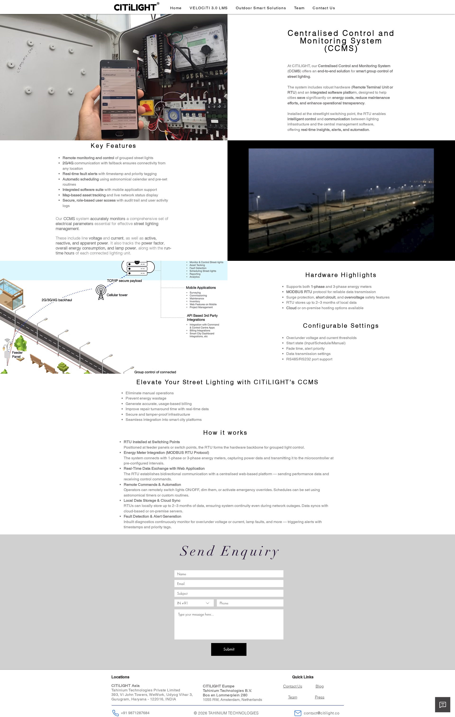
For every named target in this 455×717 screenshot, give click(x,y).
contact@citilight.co (321, 713)
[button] (261, 8)
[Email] (298, 713)
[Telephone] (115, 713)
